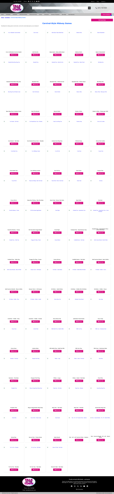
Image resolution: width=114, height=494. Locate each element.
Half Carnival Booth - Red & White (100, 259)
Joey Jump (100, 318)
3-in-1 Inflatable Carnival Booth (13, 52)
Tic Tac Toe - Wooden (14, 466)
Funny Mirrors (57, 259)
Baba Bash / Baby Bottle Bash (57, 52)
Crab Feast (78, 170)
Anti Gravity (35, 52)
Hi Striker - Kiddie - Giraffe (35, 318)
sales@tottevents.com (31, 490)
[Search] (89, 8)
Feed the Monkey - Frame (14, 229)
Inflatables (15, 14)
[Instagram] (31, 1)
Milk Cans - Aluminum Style (100, 348)
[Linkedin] (39, 1)
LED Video (64, 14)
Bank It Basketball (100, 52)
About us (92, 1)
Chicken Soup (78, 141)
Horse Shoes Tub (57, 318)
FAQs (98, 1)
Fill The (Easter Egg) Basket (35, 229)
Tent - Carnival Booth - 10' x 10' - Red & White (100, 437)
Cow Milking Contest (35, 170)
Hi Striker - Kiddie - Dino (14, 318)
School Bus (13, 437)
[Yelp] (35, 1)
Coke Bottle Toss (14, 170)
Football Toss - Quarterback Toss (79, 229)
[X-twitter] (33, 1)
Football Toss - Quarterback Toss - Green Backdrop (100, 229)
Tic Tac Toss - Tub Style (35, 466)
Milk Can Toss (78, 348)
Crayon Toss (100, 170)
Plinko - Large (57, 378)
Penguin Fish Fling (35, 378)
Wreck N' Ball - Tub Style (57, 466)
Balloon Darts (78, 52)
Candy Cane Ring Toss (57, 141)
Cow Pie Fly (57, 170)
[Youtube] (37, 1)
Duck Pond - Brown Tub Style (57, 200)
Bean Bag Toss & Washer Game (13, 111)
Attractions (46, 14)
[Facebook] (29, 1)
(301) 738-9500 (30, 488)
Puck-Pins (100, 378)
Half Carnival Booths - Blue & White (13, 289)
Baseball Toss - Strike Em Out (57, 81)
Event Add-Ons (71, 14)
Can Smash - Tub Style (13, 141)
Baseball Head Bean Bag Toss (14, 81)
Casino (40, 14)
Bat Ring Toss (100, 81)
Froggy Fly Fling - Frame (35, 259)
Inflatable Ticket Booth (78, 318)
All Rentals (8, 14)
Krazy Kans (13, 348)
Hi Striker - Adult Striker (57, 289)
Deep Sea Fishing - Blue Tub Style (35, 200)
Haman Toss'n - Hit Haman (35, 289)
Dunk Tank (78, 200)
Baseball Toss (35, 81)
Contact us (103, 1)
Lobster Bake (35, 348)
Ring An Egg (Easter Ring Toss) (35, 407)
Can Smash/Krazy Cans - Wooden (35, 141)
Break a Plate (78, 111)
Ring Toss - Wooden (78, 407)
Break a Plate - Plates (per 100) (100, 111)
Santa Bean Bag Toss (100, 407)
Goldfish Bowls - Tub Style (78, 259)
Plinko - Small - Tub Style (79, 378)
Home (2, 14)
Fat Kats (100, 200)
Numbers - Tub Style (14, 378)
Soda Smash (57, 437)
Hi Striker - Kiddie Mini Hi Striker (79, 289)
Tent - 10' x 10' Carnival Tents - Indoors (78, 437)
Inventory (7, 17)
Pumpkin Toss (13, 407)
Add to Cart (14, 54)
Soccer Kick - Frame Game (35, 437)
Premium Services (33, 14)
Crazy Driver (14, 200)
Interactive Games (23, 14)
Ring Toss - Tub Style (57, 407)
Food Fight (57, 229)
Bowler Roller (57, 111)
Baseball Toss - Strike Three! (79, 81)
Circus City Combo (100, 141)
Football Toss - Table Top (14, 259)
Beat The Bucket (35, 111)
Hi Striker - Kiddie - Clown (100, 289)
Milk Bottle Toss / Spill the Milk (57, 348)
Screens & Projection (55, 14)
